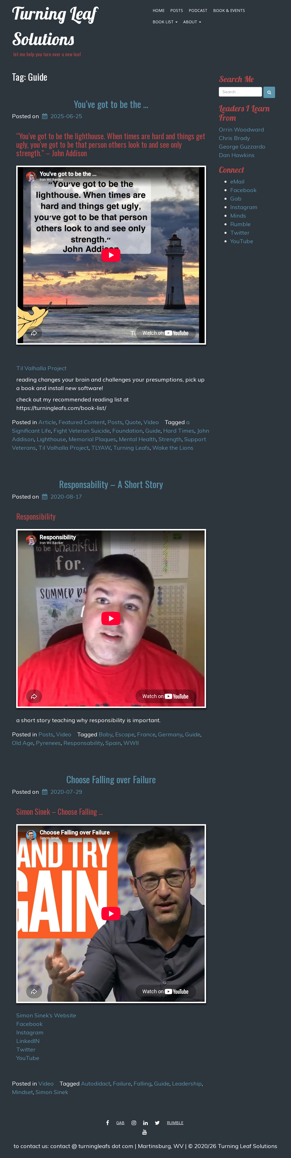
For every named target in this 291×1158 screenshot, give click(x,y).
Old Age (22, 742)
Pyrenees (48, 742)
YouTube (27, 1057)
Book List (164, 21)
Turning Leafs (131, 447)
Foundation (127, 430)
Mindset (22, 1091)
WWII (131, 742)
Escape (124, 734)
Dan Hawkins (237, 155)
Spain (113, 742)
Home (159, 10)
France (146, 734)
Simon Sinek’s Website (46, 1015)
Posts (176, 10)
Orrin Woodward (241, 129)
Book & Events (229, 10)
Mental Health (137, 439)
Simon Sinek (52, 1091)
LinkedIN (28, 1040)
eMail (237, 181)
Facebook (29, 1023)
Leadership (187, 1083)
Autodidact (95, 1083)
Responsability (83, 742)
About (190, 21)
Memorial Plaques (92, 439)
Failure (122, 1083)
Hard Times (178, 430)
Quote (133, 422)
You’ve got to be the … (111, 104)
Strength (170, 439)
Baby (106, 734)
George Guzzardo (242, 146)
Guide (153, 430)
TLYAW (101, 447)
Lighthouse (51, 439)
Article (47, 422)
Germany (170, 734)
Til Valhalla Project (41, 368)
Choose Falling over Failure (111, 779)
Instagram (29, 1032)
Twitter (26, 1049)
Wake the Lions (173, 447)
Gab (236, 198)
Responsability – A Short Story (111, 484)
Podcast (198, 10)
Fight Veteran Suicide (81, 430)
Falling (142, 1083)
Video (151, 422)
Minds (238, 215)
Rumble (240, 224)
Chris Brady (234, 137)
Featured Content (82, 422)
